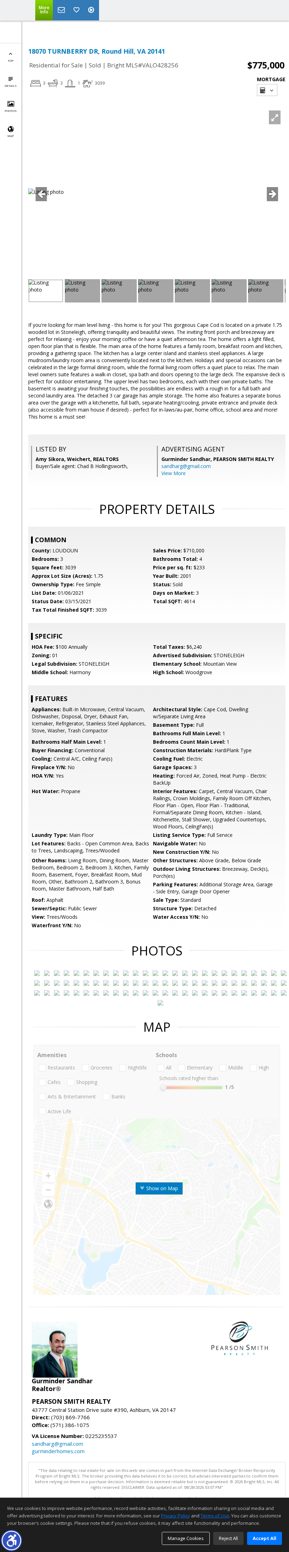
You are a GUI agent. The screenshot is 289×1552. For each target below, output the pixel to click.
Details (11, 86)
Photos (11, 111)
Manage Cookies (186, 1538)
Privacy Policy (175, 1515)
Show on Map (161, 1188)
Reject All (228, 1538)
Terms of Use (215, 1515)
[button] (11, 1540)
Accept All (264, 1538)
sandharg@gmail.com (186, 466)
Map (10, 136)
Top (10, 60)
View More (173, 473)
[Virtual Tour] (92, 10)
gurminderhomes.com (58, 1451)
